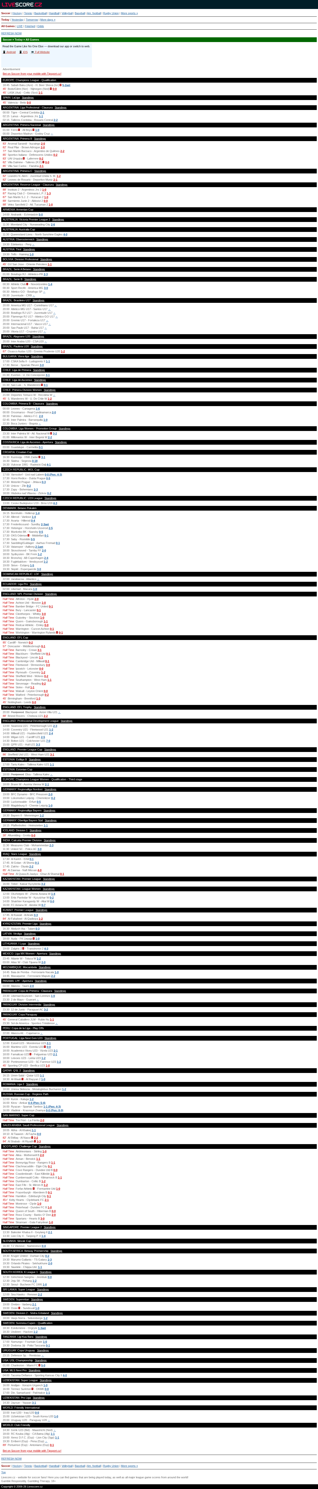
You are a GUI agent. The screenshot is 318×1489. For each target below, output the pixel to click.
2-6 (53, 224)
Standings (28, 97)
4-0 (65, 234)
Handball (54, 13)
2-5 (51, 528)
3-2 (55, 433)
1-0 (37, 129)
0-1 (46, 384)
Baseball (80, 13)
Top (3, 1472)
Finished (30, 26)
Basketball (40, 13)
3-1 (48, 374)
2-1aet (39, 546)
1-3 (49, 193)
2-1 (42, 112)
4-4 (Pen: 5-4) (36, 1102)
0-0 (55, 88)
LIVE (20, 26)
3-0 (46, 287)
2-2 (56, 119)
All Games (8, 26)
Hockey (17, 13)
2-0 (43, 143)
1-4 (50, 284)
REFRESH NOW (11, 33)
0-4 (33, 520)
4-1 (49, 464)
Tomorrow (32, 19)
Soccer (5, 13)
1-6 (38, 408)
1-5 (32, 565)
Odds (40, 26)
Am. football (94, 13)
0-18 (35, 460)
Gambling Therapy (39, 1481)
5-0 (41, 214)
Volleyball (67, 13)
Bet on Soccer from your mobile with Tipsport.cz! (32, 73)
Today (5, 19)
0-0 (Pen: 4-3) (53, 474)
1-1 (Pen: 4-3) (52, 1106)
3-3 (38, 744)
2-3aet (45, 524)
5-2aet (66, 85)
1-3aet (42, 1328)
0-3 (44, 481)
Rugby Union (111, 13)
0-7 (43, 905)
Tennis (28, 13)
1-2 (59, 175)
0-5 (48, 478)
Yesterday (17, 19)
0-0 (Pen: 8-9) (54, 1110)
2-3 (46, 274)
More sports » (129, 13)
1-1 (40, 92)
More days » (47, 19)
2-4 (46, 557)
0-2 (55, 154)
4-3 (55, 503)
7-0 (48, 740)
